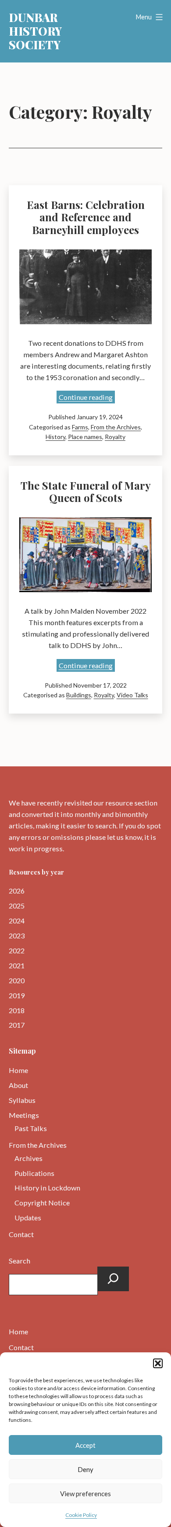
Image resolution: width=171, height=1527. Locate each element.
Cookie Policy (81, 1515)
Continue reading (87, 397)
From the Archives (116, 427)
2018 (17, 1010)
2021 (17, 965)
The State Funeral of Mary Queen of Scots (86, 491)
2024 (17, 920)
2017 (17, 1025)
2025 (17, 905)
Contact (21, 1234)
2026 (17, 890)
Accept (85, 1445)
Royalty (115, 436)
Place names (85, 436)
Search (19, 1260)
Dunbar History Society (35, 31)
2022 (17, 950)
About (18, 1085)
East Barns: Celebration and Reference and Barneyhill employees (86, 217)
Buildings (78, 695)
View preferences (85, 1494)
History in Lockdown (47, 1187)
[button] (157, 1363)
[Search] (113, 1279)
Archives (28, 1158)
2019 (17, 995)
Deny (85, 1469)
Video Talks (132, 695)
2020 (17, 980)
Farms (80, 427)
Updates (27, 1217)
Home (18, 1070)
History (55, 436)
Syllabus (22, 1100)
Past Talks (30, 1128)
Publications (34, 1173)
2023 (17, 935)
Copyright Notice (42, 1202)
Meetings (24, 1115)
